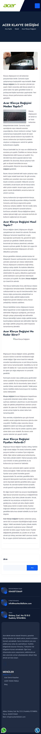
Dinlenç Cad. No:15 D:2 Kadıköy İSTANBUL (19, 616)
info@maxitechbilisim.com (20, 603)
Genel (17, 29)
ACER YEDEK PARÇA (11, 681)
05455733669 (15, 591)
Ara (5, 559)
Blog (5, 684)
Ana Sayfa (8, 29)
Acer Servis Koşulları (11, 677)
